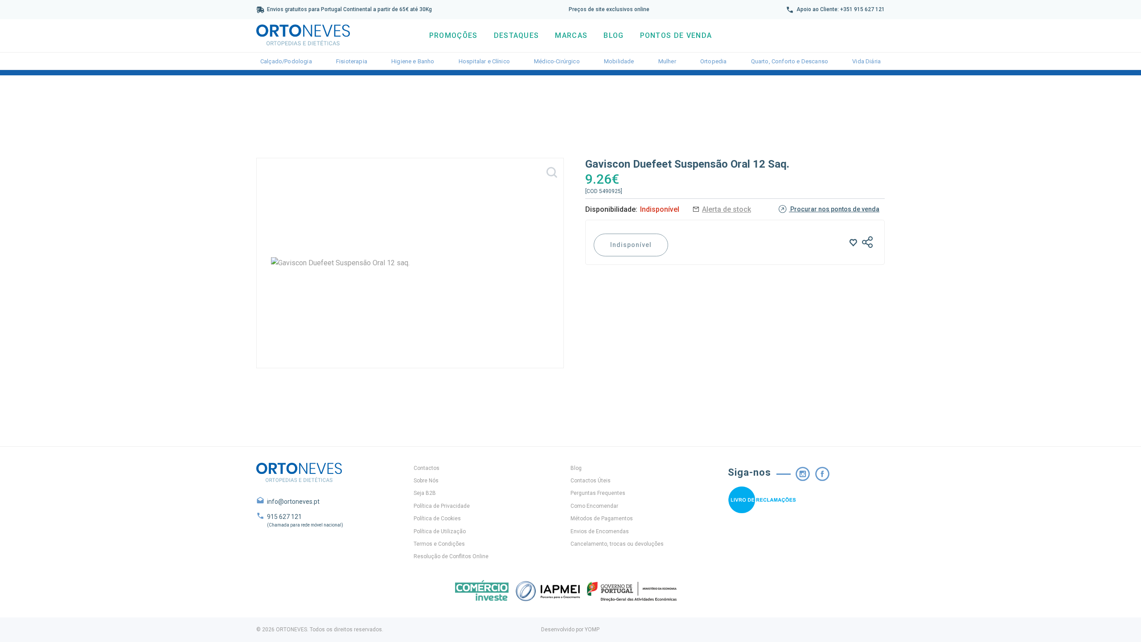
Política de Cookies (437, 518)
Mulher (667, 61)
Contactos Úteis (590, 480)
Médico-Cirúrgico (557, 61)
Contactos (426, 468)
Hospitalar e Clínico (484, 61)
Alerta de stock (726, 209)
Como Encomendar (594, 506)
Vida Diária (866, 61)
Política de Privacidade (442, 506)
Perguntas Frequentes (597, 493)
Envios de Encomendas (599, 531)
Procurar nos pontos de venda (834, 209)
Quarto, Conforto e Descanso (789, 61)
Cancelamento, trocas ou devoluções (617, 544)
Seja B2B (425, 493)
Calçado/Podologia (286, 61)
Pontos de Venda (676, 35)
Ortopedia (713, 61)
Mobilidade (619, 61)
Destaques (516, 35)
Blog (613, 35)
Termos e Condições (439, 544)
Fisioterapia (351, 61)
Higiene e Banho (412, 61)
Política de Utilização (440, 531)
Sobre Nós (426, 480)
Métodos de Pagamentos (601, 518)
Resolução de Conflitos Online (451, 556)
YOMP (592, 629)
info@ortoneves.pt (293, 501)
